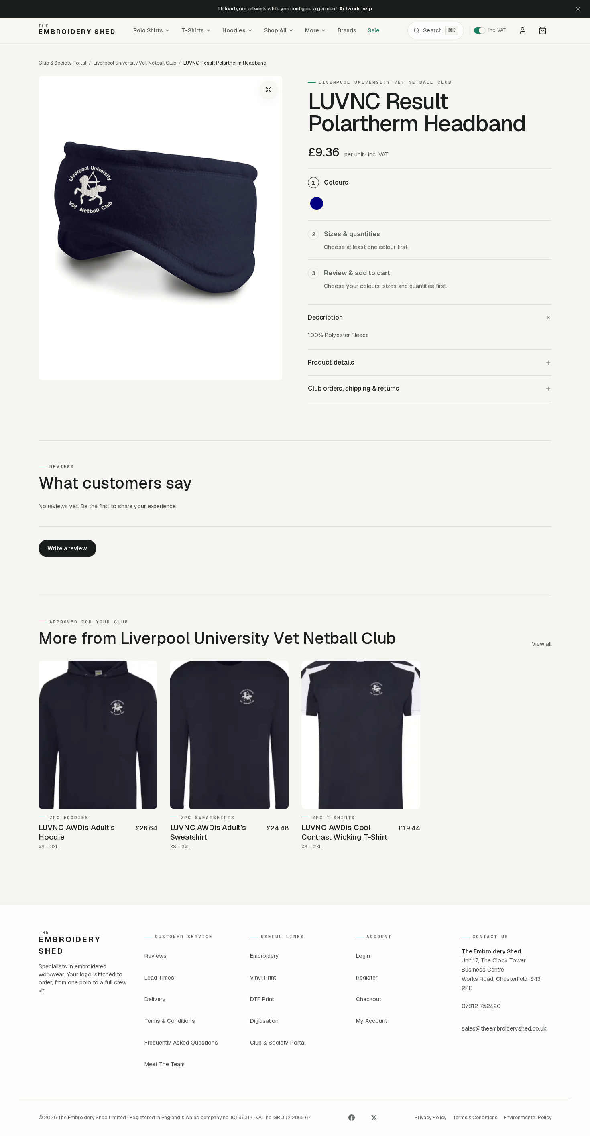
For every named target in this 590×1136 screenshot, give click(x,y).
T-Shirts (192, 30)
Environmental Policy (527, 1117)
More (312, 30)
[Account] (522, 30)
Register (367, 977)
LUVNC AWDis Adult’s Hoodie (76, 832)
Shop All (275, 30)
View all (541, 643)
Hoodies (234, 30)
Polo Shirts (148, 30)
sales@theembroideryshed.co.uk (504, 1028)
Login (363, 956)
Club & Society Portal (62, 63)
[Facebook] (351, 1117)
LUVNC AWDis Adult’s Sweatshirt (208, 832)
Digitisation (264, 1020)
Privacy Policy (430, 1117)
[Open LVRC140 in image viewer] (160, 228)
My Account (371, 1020)
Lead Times (159, 977)
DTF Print (262, 999)
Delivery (155, 999)
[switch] (492, 30)
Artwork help (355, 8)
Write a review (67, 548)
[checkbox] (317, 203)
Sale (374, 30)
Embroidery (264, 956)
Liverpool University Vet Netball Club (135, 63)
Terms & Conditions (169, 1020)
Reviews (155, 956)
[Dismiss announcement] (578, 9)
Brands (347, 30)
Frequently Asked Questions (181, 1042)
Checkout (368, 999)
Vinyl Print (263, 977)
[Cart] (542, 30)
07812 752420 (481, 1006)
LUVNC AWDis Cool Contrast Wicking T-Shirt (344, 832)
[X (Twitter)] (374, 1117)
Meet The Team (164, 1064)
